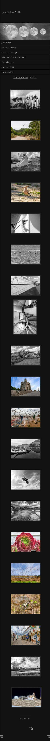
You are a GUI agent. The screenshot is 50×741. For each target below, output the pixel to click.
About (33, 77)
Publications (20, 77)
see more (25, 718)
